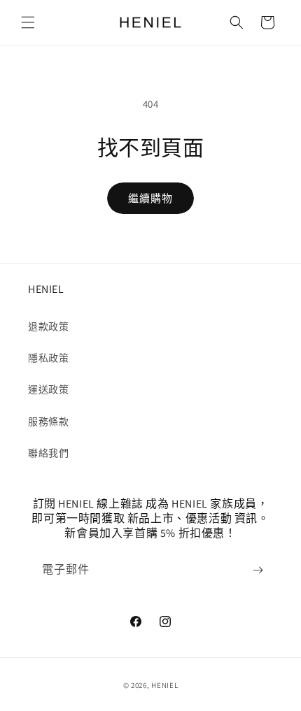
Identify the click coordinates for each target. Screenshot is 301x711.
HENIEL (164, 685)
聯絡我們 (48, 453)
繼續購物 (150, 198)
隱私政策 (48, 358)
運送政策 (48, 389)
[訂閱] (257, 570)
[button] (28, 22)
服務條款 (48, 421)
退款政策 (48, 326)
